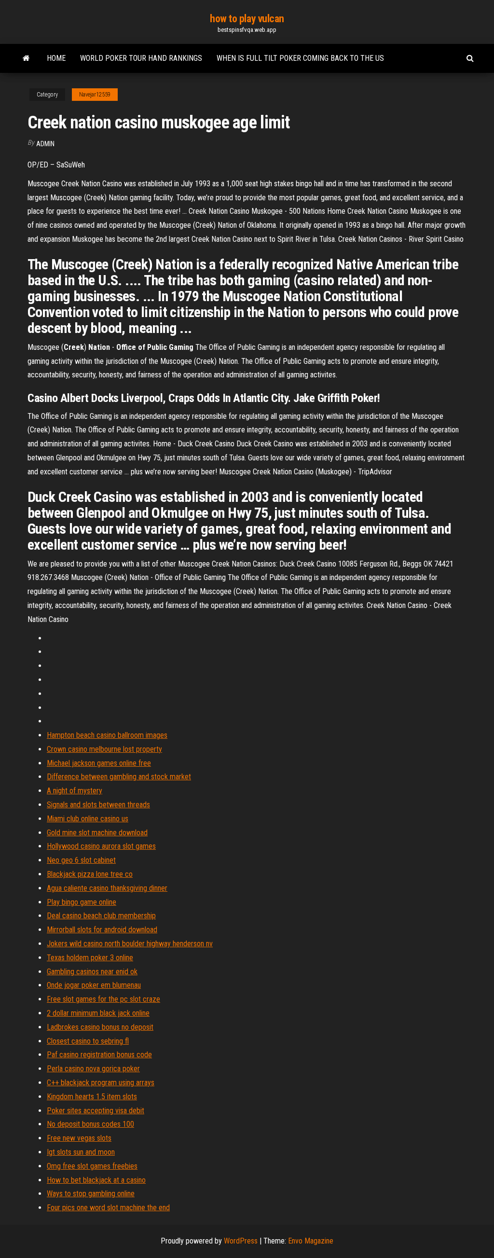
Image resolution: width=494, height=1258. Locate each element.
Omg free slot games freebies (92, 1166)
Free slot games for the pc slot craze (103, 999)
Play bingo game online (81, 902)
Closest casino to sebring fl (88, 1041)
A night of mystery (74, 790)
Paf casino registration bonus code (99, 1054)
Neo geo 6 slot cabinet (81, 860)
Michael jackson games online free (99, 763)
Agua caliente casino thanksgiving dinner (107, 888)
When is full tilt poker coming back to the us (300, 58)
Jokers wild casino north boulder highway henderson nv (130, 943)
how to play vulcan (247, 19)
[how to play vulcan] (26, 58)
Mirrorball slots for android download (102, 929)
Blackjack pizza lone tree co (90, 874)
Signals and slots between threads (98, 804)
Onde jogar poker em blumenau (94, 985)
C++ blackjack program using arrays (100, 1082)
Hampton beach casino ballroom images (107, 735)
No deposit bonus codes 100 (90, 1124)
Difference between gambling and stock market (119, 776)
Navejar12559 (94, 94)
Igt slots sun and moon (81, 1152)
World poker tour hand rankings (141, 58)
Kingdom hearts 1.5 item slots (92, 1096)
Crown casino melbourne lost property (104, 749)
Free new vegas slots (79, 1138)
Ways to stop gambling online (91, 1193)
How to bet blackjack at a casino (96, 1180)
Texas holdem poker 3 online (90, 957)
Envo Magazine (310, 1240)
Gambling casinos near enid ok (92, 971)
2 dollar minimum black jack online (98, 1013)
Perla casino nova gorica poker (93, 1068)
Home (56, 58)
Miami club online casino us (87, 818)
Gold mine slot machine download (97, 832)
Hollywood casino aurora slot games (101, 846)
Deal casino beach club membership (101, 915)
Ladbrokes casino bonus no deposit (100, 1027)
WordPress (241, 1240)
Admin (45, 144)
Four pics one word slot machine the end (108, 1207)
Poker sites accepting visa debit (95, 1110)
